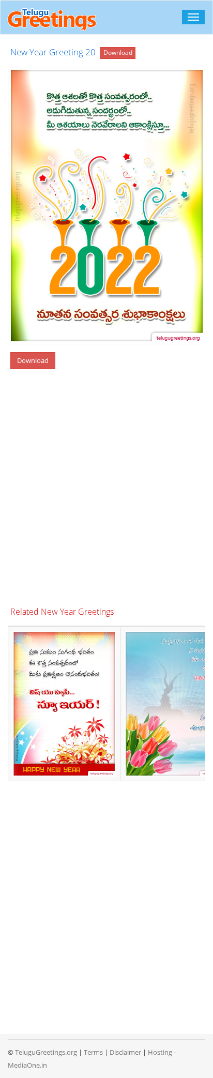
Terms (93, 1052)
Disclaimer (125, 1052)
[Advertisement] (106, 489)
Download (117, 52)
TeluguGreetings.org (46, 1052)
